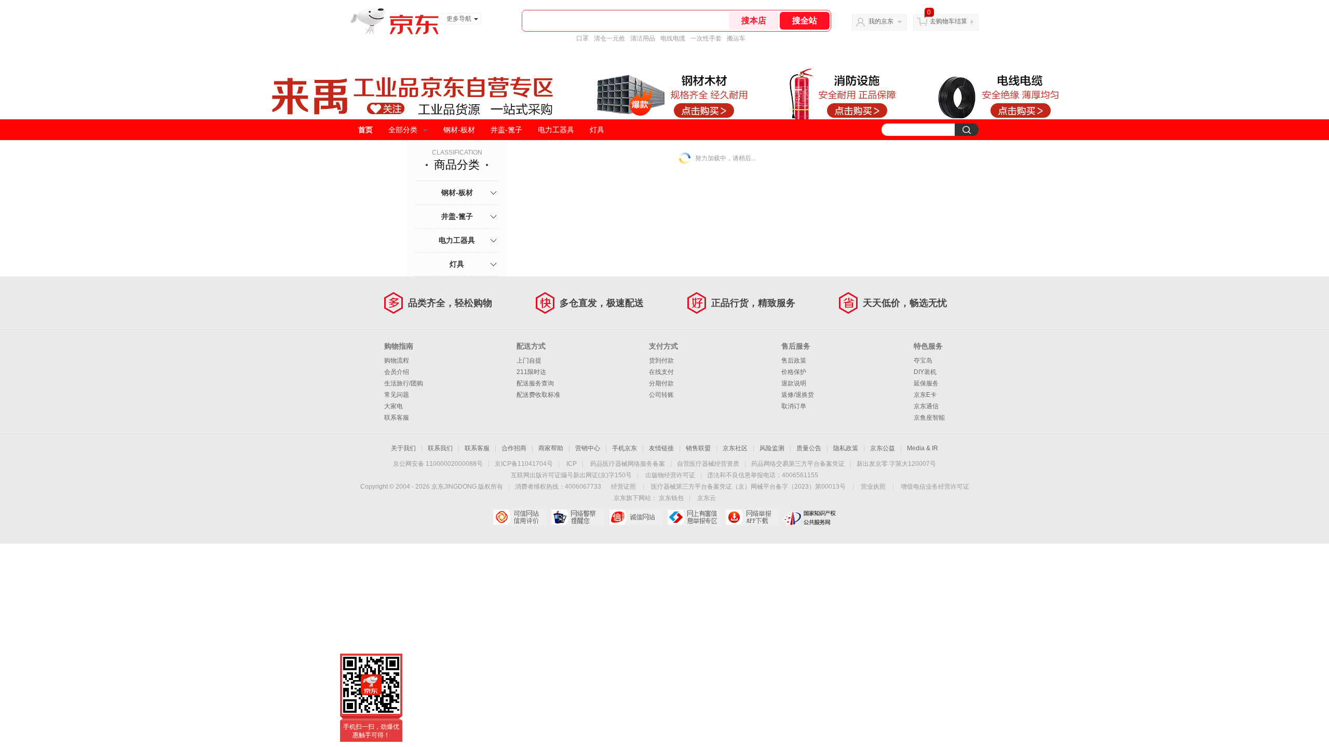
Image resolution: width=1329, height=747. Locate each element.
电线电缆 (672, 38)
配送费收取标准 (538, 394)
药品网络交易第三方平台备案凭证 (798, 463)
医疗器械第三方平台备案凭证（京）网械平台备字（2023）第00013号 (748, 486)
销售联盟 (698, 448)
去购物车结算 (948, 21)
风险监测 (772, 448)
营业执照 (873, 486)
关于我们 (403, 448)
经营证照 (623, 486)
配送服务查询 (535, 383)
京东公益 (882, 448)
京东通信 (926, 406)
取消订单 (793, 406)
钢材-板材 (459, 130)
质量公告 (808, 448)
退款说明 (793, 383)
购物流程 (396, 360)
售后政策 (793, 360)
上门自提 (529, 360)
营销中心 (587, 448)
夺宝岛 (923, 360)
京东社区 (735, 448)
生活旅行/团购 (403, 383)
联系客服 (396, 417)
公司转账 (661, 394)
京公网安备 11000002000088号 (438, 463)
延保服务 (926, 383)
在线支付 (661, 372)
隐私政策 (845, 448)
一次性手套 (706, 38)
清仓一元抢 (609, 38)
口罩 (582, 38)
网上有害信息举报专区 (694, 517)
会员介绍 (396, 372)
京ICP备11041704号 (524, 463)
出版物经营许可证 (670, 475)
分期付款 (661, 383)
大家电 (393, 406)
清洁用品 (642, 38)
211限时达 (531, 372)
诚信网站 (635, 517)
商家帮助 (550, 448)
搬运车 (736, 38)
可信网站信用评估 (519, 517)
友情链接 (661, 448)
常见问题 (396, 394)
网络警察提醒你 (577, 517)
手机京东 (624, 448)
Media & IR (922, 448)
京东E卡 (925, 394)
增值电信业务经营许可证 (935, 486)
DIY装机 (925, 372)
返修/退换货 (797, 394)
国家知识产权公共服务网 (810, 517)
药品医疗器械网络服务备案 (627, 463)
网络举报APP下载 (752, 517)
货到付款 (661, 360)
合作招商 (513, 448)
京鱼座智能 (929, 417)
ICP (571, 463)
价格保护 (793, 372)
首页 (365, 130)
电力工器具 (556, 130)
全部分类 (402, 130)
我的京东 (881, 21)
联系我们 (440, 448)
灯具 (597, 130)
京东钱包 (671, 498)
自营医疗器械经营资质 (708, 463)
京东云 (706, 498)
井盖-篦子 (506, 130)
